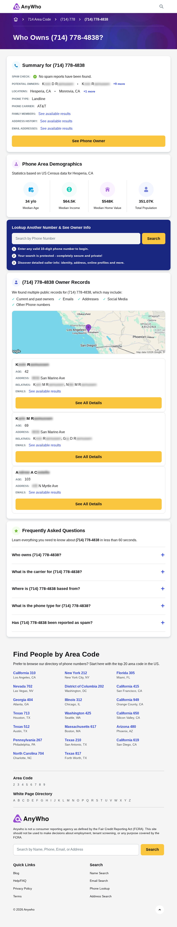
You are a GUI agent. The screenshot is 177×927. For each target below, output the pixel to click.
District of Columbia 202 (84, 686)
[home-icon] (15, 19)
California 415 (128, 686)
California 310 (24, 673)
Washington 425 (78, 713)
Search (153, 238)
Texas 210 (73, 740)
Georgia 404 (23, 700)
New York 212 (76, 673)
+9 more (119, 84)
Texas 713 (21, 713)
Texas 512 (21, 726)
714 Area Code (39, 19)
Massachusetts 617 (80, 726)
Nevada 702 (22, 686)
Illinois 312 (73, 700)
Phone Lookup (100, 888)
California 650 (128, 713)
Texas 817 (73, 753)
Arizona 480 (126, 726)
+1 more (89, 91)
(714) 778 (67, 19)
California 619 (128, 740)
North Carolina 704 (28, 753)
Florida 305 (126, 673)
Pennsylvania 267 (27, 740)
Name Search (99, 873)
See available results (54, 114)
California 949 (128, 700)
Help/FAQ (19, 880)
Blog (16, 873)
